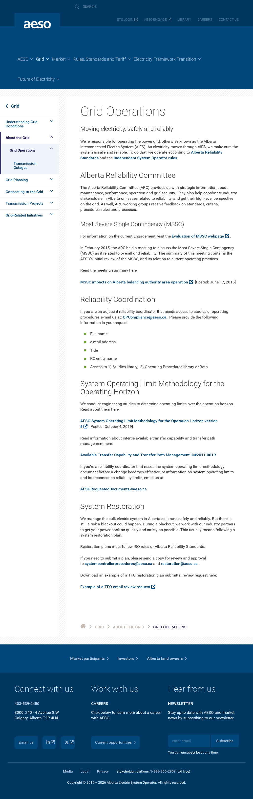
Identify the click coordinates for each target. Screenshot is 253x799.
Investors (126, 658)
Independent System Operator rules (145, 158)
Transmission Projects (24, 203)
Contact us (229, 20)
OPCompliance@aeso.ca (144, 317)
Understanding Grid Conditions (21, 124)
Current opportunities (113, 742)
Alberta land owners (165, 658)
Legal (85, 771)
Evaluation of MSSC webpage (198, 236)
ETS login (125, 20)
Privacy (103, 771)
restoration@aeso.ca (179, 563)
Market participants (87, 658)
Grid (15, 106)
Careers (204, 20)
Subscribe (224, 741)
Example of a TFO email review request (115, 586)
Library (184, 20)
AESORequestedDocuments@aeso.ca (113, 489)
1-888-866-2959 (163, 771)
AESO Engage (155, 20)
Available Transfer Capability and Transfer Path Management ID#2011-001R (148, 455)
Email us (26, 742)
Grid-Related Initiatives (24, 215)
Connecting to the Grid (24, 192)
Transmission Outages (25, 165)
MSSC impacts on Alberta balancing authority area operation (134, 282)
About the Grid (17, 138)
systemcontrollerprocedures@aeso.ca (118, 563)
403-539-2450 (27, 703)
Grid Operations (23, 150)
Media (68, 771)
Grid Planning (17, 180)
